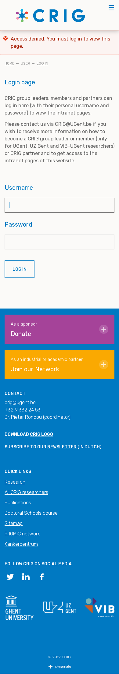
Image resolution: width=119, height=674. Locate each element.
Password (18, 224)
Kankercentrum (21, 544)
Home (9, 63)
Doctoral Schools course (31, 513)
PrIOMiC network (22, 534)
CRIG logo (41, 434)
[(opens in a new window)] (10, 576)
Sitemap (14, 523)
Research (15, 482)
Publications (18, 503)
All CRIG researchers (26, 492)
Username (19, 187)
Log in (42, 63)
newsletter (62, 447)
